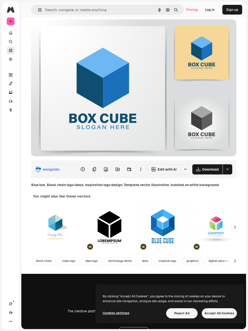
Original (62, 28)
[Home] (11, 33)
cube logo (68, 261)
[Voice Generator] (11, 110)
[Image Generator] (11, 92)
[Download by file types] (227, 169)
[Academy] (11, 312)
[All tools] (11, 75)
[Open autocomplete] (38, 10)
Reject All (182, 313)
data (145, 261)
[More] (11, 321)
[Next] (235, 227)
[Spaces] (11, 83)
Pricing (192, 10)
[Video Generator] (11, 101)
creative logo (167, 261)
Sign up (232, 10)
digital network (219, 261)
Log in (210, 10)
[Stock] (11, 50)
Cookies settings (116, 313)
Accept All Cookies (219, 313)
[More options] (141, 169)
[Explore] (11, 59)
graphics (192, 261)
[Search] (11, 42)
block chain (44, 261)
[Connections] (11, 304)
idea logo (91, 261)
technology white (120, 261)
